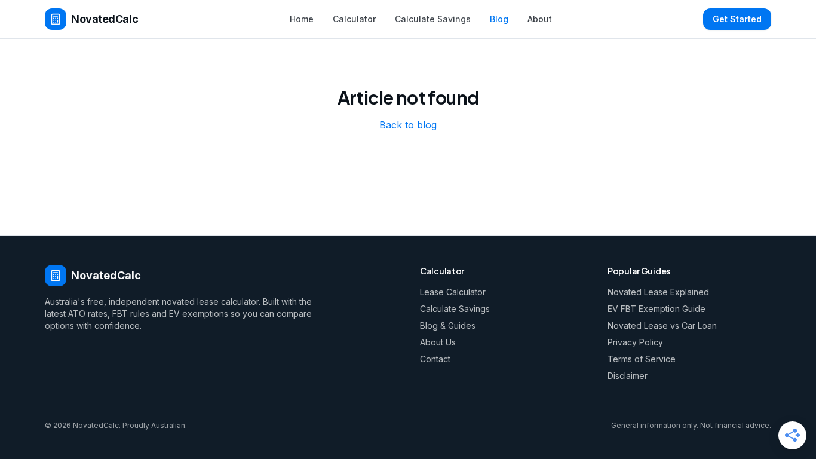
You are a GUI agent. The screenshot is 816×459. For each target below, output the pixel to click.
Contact (435, 359)
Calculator (354, 19)
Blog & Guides (448, 325)
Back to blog (408, 125)
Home (302, 19)
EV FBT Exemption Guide (656, 309)
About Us (438, 342)
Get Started (737, 19)
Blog (499, 19)
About (539, 19)
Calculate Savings (433, 19)
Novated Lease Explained (658, 292)
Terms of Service (642, 359)
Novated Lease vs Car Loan (662, 325)
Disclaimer (628, 376)
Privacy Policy (635, 342)
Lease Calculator (453, 292)
